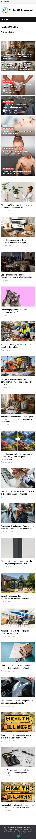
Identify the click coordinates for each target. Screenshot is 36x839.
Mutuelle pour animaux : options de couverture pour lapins (15, 632)
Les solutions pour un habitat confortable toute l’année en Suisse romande (17, 492)
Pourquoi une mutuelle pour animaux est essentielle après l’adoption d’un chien (17, 666)
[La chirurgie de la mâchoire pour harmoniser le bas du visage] (18, 107)
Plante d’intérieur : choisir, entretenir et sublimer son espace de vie (16, 206)
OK (19, 836)
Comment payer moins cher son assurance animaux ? (14, 310)
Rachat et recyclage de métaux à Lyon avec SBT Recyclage (16, 345)
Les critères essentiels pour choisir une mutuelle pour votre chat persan (17, 771)
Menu (6, 19)
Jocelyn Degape (13, 90)
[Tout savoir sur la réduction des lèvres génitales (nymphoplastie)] (18, 86)
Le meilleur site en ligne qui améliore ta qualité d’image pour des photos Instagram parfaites (16, 456)
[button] (3, 51)
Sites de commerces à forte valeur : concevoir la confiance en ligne (15, 241)
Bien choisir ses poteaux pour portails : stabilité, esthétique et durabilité (17, 562)
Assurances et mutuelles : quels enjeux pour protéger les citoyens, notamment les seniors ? (17, 419)
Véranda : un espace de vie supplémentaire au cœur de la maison (16, 597)
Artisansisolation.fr (8, 32)
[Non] (33, 832)
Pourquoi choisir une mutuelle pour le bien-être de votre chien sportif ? (16, 736)
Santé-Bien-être (8, 81)
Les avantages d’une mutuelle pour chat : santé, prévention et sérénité (17, 701)
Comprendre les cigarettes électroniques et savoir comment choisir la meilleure (17, 527)
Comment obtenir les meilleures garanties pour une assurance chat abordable (17, 806)
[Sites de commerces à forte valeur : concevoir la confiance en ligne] (26, 66)
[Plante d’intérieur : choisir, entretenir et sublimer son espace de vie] (9, 66)
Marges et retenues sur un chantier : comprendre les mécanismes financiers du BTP (16, 382)
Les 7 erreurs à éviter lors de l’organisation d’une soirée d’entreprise (16, 276)
